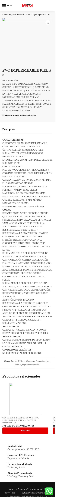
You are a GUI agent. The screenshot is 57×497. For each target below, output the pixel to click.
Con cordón (8, 418)
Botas (22, 361)
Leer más (25, 430)
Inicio (4, 14)
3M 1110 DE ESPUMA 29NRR (18, 425)
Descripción (8, 129)
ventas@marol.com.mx (40, 492)
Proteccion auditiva (27, 418)
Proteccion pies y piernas (35, 14)
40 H (17, 361)
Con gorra (30, 361)
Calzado (50, 14)
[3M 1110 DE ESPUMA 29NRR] (25, 399)
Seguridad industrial (16, 14)
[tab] (27, 129)
